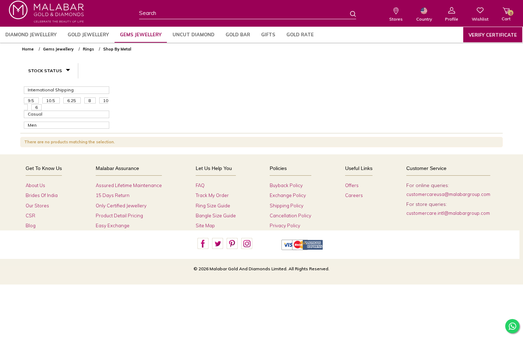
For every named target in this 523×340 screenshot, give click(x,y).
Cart (506, 16)
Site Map (205, 225)
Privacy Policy (285, 225)
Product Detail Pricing (119, 215)
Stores (396, 19)
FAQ (200, 185)
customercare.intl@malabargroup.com (448, 213)
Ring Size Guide (213, 205)
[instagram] (246, 243)
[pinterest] (232, 243)
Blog (31, 225)
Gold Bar (238, 34)
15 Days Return (113, 195)
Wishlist (480, 19)
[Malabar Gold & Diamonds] (46, 11)
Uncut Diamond (194, 34)
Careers (354, 195)
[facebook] (202, 243)
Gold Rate (300, 34)
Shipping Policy (286, 205)
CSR (30, 215)
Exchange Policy (288, 195)
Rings (88, 49)
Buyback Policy (286, 185)
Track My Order (212, 195)
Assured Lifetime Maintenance (129, 185)
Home (28, 49)
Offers (352, 185)
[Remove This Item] (496, 46)
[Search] (348, 13)
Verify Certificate (493, 35)
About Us (35, 185)
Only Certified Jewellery (121, 205)
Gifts (268, 34)
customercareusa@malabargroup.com (448, 194)
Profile (451, 19)
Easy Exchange (113, 225)
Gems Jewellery (141, 34)
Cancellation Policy (290, 215)
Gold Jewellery (88, 34)
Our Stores (37, 205)
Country (424, 19)
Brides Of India (42, 195)
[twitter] (217, 243)
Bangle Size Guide (216, 215)
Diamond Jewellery (31, 34)
